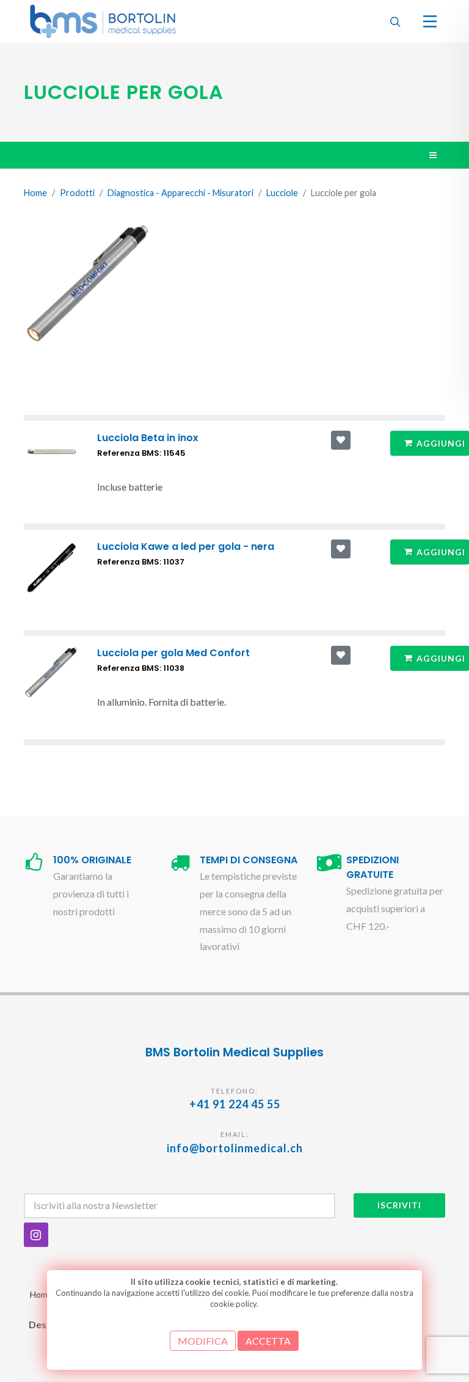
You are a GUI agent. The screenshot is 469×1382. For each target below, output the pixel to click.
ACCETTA (268, 1341)
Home (35, 193)
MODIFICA (203, 1341)
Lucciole (282, 193)
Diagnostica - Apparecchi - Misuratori (180, 193)
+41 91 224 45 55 (234, 1104)
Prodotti (77, 193)
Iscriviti (399, 1205)
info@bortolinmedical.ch (235, 1148)
